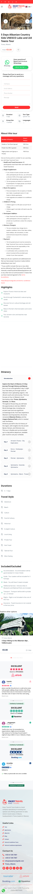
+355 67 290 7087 (20, 67)
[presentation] (6, 21)
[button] (11, 657)
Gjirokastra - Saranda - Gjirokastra (14, 466)
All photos (26, 25)
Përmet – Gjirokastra (14, 458)
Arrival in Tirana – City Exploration (14, 442)
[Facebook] (4, 868)
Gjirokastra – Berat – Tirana (16, 474)
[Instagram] (7, 868)
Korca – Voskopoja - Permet (13, 450)
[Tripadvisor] (20, 868)
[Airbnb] (14, 868)
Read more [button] (5, 696)
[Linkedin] (10, 868)
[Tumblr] (17, 868)
